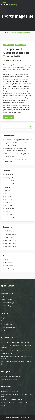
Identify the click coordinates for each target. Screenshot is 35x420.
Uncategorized (9, 237)
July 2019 (7, 187)
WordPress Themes (7, 293)
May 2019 (7, 193)
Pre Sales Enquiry (6, 324)
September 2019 (10, 184)
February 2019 (9, 202)
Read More (8, 117)
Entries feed (8, 262)
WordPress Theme (21, 44)
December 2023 (9, 175)
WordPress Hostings (11, 240)
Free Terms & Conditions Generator (12, 400)
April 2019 (8, 196)
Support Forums (6, 321)
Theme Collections (9, 44)
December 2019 (9, 181)
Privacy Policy (5, 330)
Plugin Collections (10, 231)
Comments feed (9, 266)
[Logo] (9, 4)
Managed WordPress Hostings (10, 376)
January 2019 (9, 205)
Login (3, 290)
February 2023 (9, 178)
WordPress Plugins (10, 243)
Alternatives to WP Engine (9, 379)
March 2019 (8, 199)
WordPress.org (9, 269)
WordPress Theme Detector (9, 391)
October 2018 (9, 215)
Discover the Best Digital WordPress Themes (18, 140)
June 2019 (8, 190)
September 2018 (10, 218)
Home (6, 33)
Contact (3, 296)
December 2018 (9, 209)
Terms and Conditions (8, 327)
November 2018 (9, 212)
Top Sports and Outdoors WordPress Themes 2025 (16, 52)
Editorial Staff (10, 60)
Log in (6, 259)
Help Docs (4, 318)
